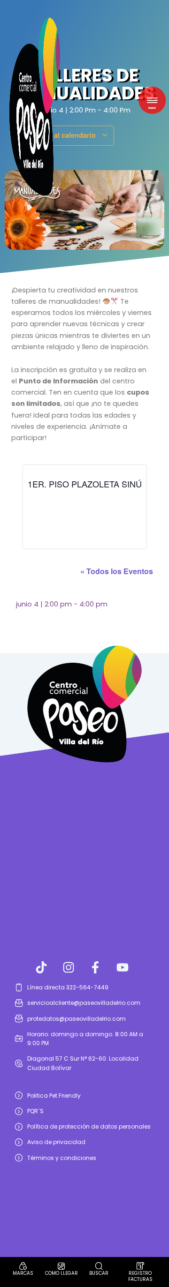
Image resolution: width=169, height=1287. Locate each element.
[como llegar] (61, 1266)
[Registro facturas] (140, 1266)
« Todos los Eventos (116, 571)
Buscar (98, 1273)
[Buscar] (99, 1266)
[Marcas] (23, 1266)
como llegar (61, 1273)
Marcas (23, 1273)
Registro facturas (140, 1276)
